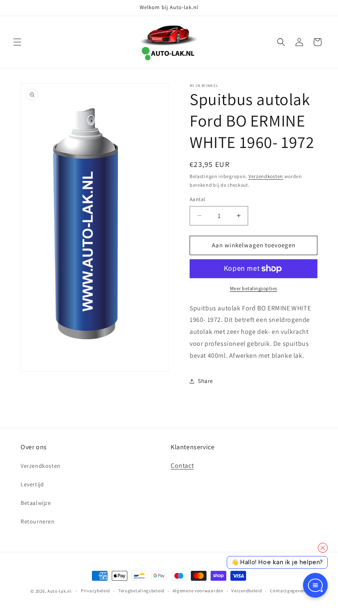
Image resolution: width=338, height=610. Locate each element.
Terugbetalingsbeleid (141, 591)
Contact (182, 465)
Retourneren (38, 521)
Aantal (197, 199)
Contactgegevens (288, 591)
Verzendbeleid (246, 591)
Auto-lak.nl (59, 591)
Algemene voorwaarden (198, 591)
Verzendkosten (266, 176)
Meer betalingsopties (253, 288)
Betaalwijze (36, 503)
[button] (17, 42)
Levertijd (32, 484)
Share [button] (205, 381)
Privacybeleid (95, 591)
